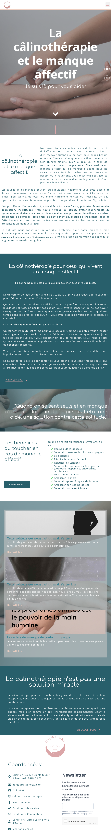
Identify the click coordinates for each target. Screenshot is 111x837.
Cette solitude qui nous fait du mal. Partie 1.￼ (41, 584)
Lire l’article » (14, 552)
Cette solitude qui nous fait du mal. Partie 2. (40, 538)
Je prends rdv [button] (14, 380)
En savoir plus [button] (86, 729)
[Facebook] (107, 68)
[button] (108, 4)
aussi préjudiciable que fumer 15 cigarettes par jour (27, 237)
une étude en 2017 (63, 295)
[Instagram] (107, 77)
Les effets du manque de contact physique (38, 637)
